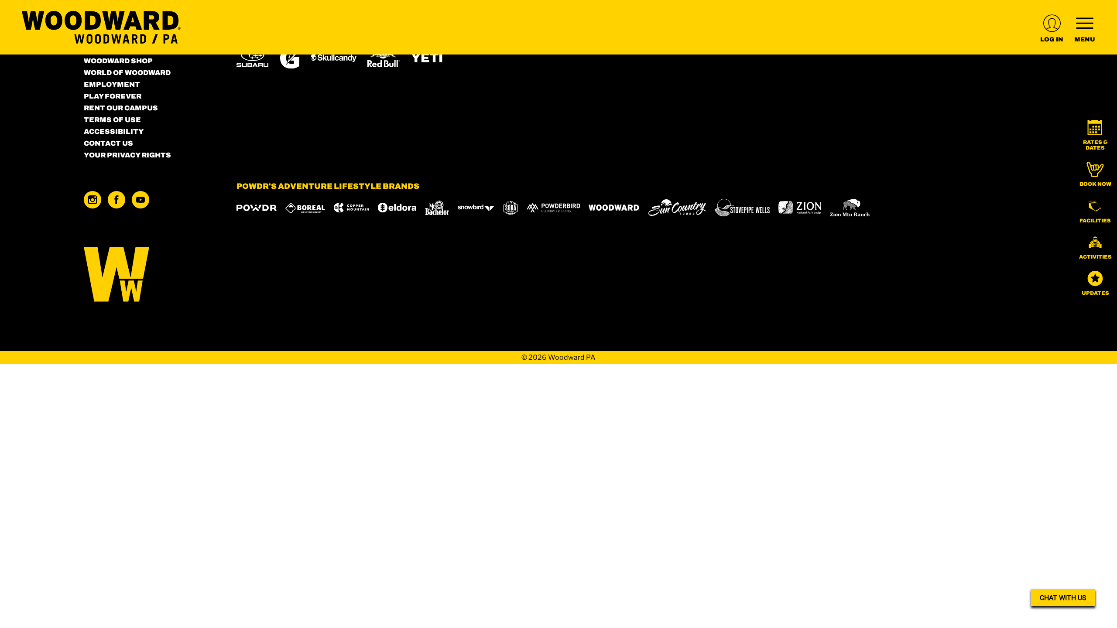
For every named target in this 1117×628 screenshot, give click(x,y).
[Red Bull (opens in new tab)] (383, 58)
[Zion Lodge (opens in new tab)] (800, 207)
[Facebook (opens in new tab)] (116, 199)
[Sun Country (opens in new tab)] (677, 207)
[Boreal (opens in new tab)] (305, 208)
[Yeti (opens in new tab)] (427, 57)
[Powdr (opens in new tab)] (256, 208)
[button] (1095, 135)
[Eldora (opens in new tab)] (397, 207)
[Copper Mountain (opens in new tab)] (351, 207)
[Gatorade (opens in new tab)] (290, 57)
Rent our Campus (121, 108)
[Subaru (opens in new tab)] (252, 57)
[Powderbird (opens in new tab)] (553, 207)
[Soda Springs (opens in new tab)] (510, 208)
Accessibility (114, 131)
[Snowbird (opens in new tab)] (476, 208)
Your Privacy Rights (127, 155)
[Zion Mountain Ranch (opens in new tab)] (850, 207)
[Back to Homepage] (149, 275)
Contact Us (108, 143)
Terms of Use (112, 119)
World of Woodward (127, 72)
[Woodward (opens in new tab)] (614, 208)
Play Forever (112, 96)
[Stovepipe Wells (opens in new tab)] (742, 207)
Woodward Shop (118, 61)
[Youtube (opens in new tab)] (140, 199)
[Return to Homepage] (101, 27)
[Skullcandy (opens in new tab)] (333, 58)
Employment (112, 84)
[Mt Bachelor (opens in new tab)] (437, 208)
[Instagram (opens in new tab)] (92, 199)
